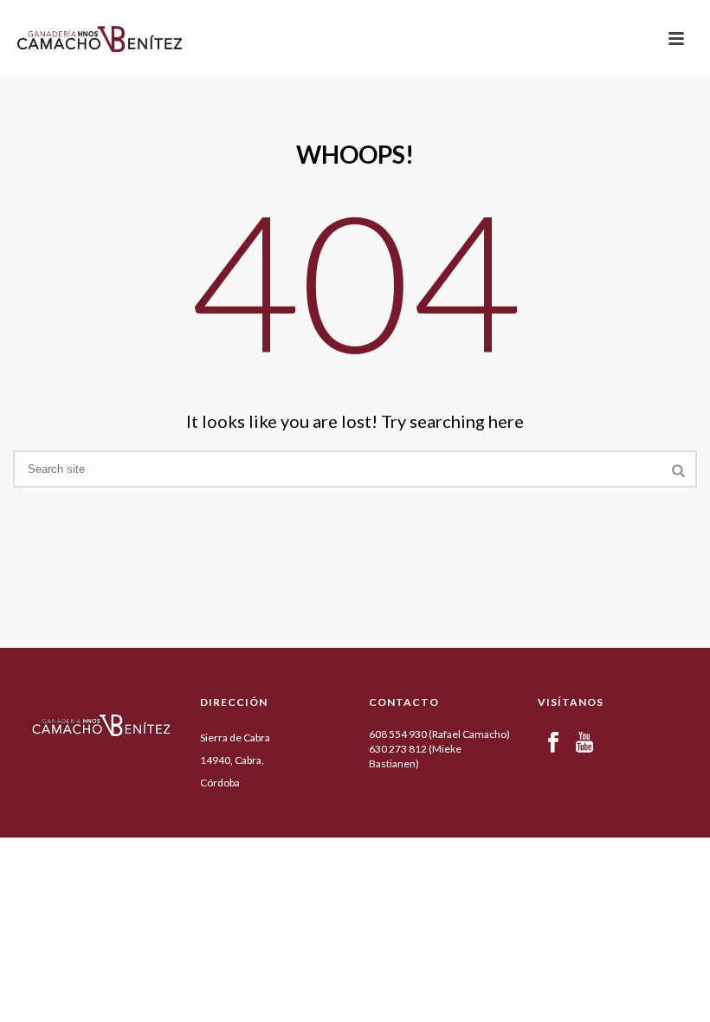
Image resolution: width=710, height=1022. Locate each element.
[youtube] (584, 743)
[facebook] (553, 743)
